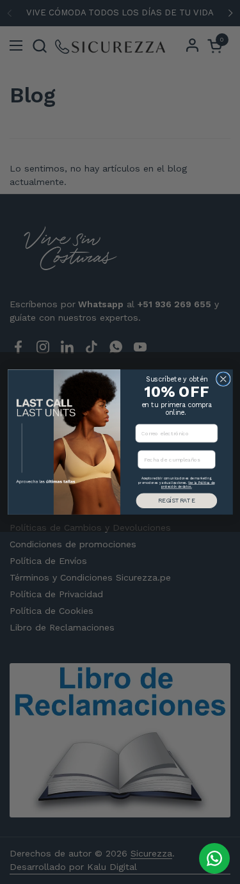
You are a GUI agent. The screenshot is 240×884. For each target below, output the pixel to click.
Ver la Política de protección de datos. (187, 485)
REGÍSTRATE (176, 500)
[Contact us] (214, 858)
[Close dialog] (223, 379)
